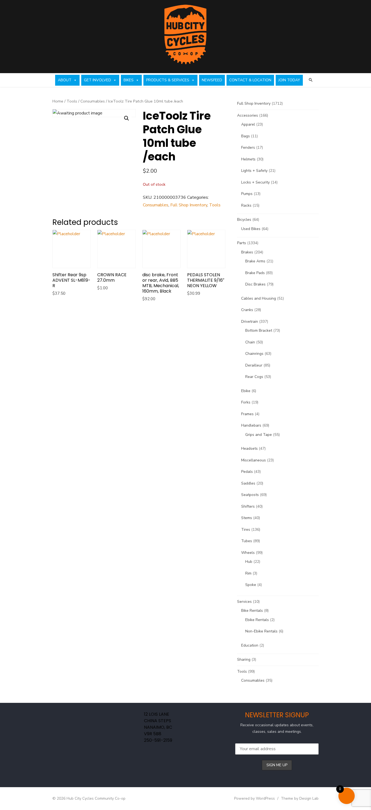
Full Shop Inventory (188, 205)
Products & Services (167, 80)
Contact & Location (250, 80)
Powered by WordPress (254, 798)
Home (57, 101)
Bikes (129, 80)
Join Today (289, 80)
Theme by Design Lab (300, 798)
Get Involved (97, 80)
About (64, 80)
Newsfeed (212, 80)
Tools (72, 101)
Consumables (92, 101)
